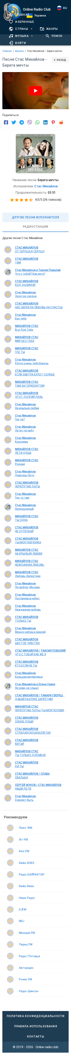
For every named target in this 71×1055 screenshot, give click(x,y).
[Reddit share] (61, 122)
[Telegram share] (21, 122)
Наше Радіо (27, 898)
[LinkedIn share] (45, 122)
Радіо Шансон (28, 991)
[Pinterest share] (53, 122)
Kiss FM (24, 851)
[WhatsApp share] (37, 122)
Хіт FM (23, 839)
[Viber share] (29, 122)
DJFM (22, 909)
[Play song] (7, 249)
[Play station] (10, 827)
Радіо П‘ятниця (29, 956)
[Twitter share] (13, 122)
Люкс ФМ (25, 828)
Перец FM (25, 944)
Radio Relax (26, 886)
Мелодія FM (27, 933)
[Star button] (12, 200)
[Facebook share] (5, 122)
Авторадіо (26, 968)
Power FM (25, 979)
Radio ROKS (26, 863)
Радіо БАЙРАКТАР (31, 874)
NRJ (21, 921)
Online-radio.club (47, 1047)
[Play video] (35, 90)
